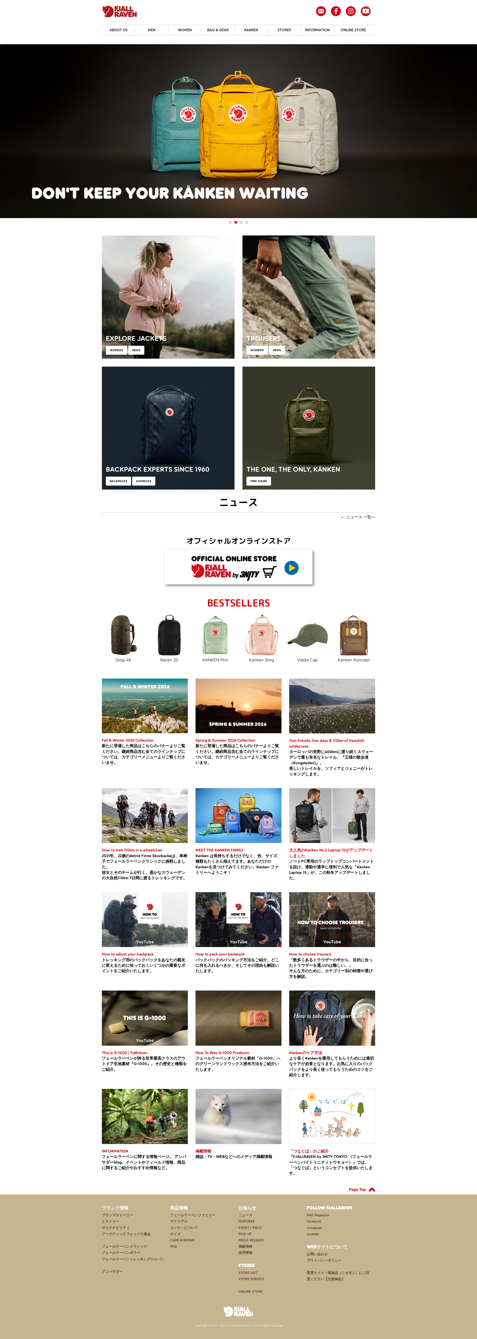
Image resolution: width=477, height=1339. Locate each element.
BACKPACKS (118, 481)
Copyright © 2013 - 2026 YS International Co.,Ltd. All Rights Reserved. (239, 1325)
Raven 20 (169, 660)
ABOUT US (118, 30)
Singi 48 (123, 660)
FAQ (173, 1246)
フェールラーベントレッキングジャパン (133, 1259)
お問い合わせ (317, 1254)
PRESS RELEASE (251, 1240)
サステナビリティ (116, 1228)
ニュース (245, 1215)
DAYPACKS (143, 481)
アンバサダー (112, 1271)
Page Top (357, 1189)
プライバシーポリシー (324, 1260)
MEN (152, 30)
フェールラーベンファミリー (192, 1215)
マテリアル (179, 1221)
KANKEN (251, 30)
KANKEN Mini (215, 660)
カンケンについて (184, 1228)
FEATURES (246, 1221)
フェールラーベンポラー (121, 1253)
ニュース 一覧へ (360, 517)
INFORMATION (317, 30)
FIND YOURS (258, 481)
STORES (284, 30)
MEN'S (136, 350)
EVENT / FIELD (250, 1228)
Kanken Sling (261, 660)
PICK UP (244, 1234)
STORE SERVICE (251, 1279)
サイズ (175, 1234)
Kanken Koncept (354, 660)
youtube (313, 1234)
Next (469, 132)
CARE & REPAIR (182, 1240)
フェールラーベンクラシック (124, 1246)
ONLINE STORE (353, 30)
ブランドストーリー (117, 1215)
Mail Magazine (318, 1215)
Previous (7, 132)
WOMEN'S (116, 350)
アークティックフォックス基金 (126, 1234)
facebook (314, 1221)
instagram (314, 1228)
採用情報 (245, 1253)
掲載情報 (245, 1246)
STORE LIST (247, 1273)
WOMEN (185, 30)
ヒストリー (110, 1221)
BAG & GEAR (218, 30)
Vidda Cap (307, 660)
